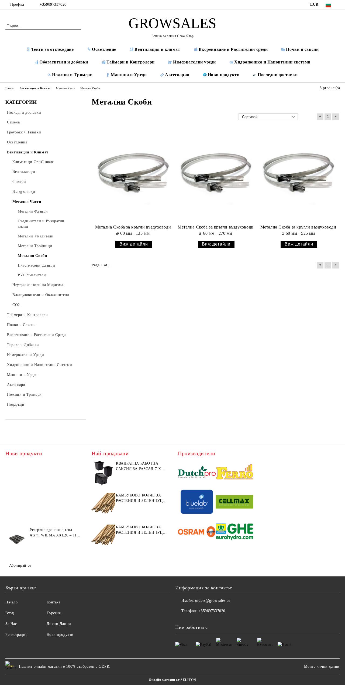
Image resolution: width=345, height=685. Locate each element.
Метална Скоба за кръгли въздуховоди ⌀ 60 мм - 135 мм (133, 230)
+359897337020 (53, 4)
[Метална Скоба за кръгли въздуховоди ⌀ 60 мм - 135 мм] (133, 176)
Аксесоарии (177, 74)
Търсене (54, 613)
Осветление (104, 49)
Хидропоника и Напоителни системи (272, 62)
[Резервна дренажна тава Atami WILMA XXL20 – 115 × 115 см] (16, 539)
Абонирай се (20, 565)
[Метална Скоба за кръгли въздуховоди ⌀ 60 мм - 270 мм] (216, 176)
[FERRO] (234, 472)
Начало (11, 602)
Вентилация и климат (157, 49)
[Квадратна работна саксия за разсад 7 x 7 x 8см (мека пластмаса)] (103, 473)
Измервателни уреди (194, 62)
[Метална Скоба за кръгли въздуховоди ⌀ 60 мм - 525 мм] (298, 176)
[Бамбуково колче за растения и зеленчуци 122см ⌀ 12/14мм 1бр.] (103, 537)
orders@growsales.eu (212, 601)
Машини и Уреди (129, 74)
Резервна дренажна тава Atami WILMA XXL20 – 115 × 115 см (54, 533)
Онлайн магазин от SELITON (172, 680)
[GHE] (234, 532)
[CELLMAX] (234, 502)
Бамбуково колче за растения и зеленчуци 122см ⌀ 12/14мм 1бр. (140, 530)
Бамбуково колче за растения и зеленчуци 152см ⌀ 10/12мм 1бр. (140, 498)
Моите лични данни (322, 666)
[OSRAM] (197, 532)
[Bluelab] (197, 502)
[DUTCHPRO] (197, 472)
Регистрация (16, 635)
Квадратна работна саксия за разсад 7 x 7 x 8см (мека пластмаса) (140, 466)
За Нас (11, 624)
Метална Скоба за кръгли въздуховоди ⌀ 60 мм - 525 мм (298, 230)
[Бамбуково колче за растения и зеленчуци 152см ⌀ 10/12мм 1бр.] (103, 505)
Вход (9, 613)
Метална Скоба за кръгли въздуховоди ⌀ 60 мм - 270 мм (216, 230)
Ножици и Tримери (72, 74)
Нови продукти (223, 74)
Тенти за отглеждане (52, 49)
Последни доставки (278, 74)
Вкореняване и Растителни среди (233, 49)
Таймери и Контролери (130, 62)
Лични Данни (59, 624)
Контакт (54, 602)
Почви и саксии (302, 49)
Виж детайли (133, 244)
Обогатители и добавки (63, 62)
